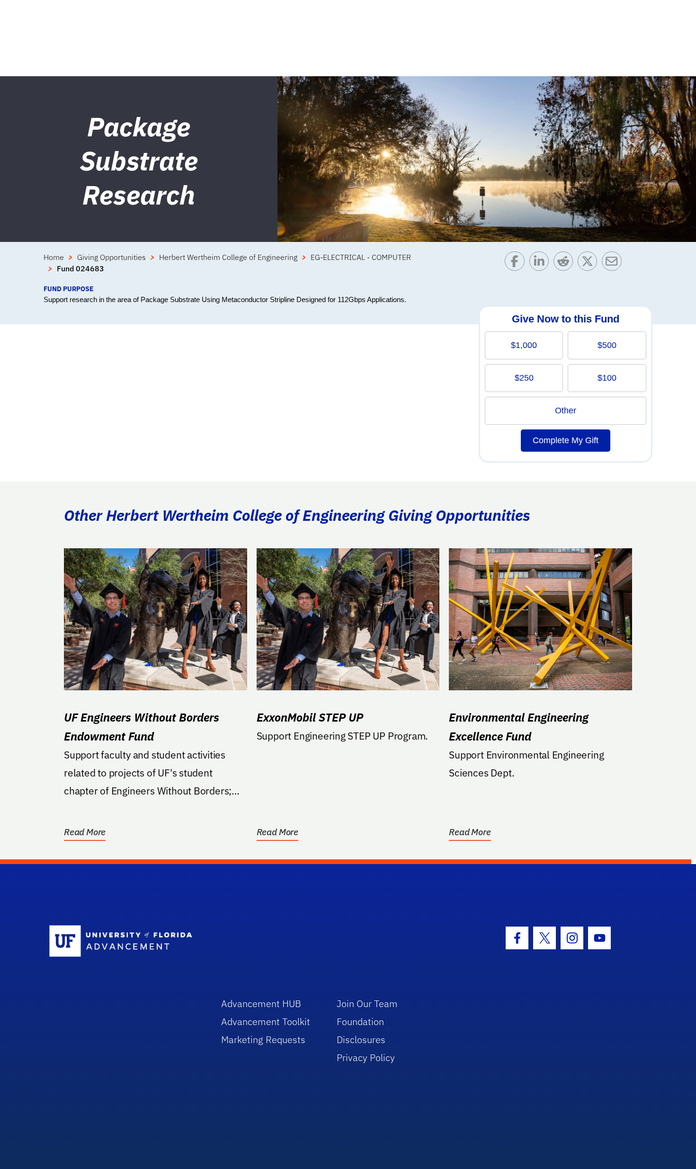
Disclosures (361, 1039)
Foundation (360, 1021)
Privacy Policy (366, 1057)
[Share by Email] (614, 267)
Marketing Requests (263, 1039)
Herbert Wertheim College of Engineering (228, 257)
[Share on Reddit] (565, 267)
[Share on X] (590, 267)
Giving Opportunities (111, 257)
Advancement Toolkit (265, 1021)
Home (54, 257)
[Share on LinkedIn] (541, 267)
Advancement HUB (261, 1003)
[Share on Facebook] (517, 267)
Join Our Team (367, 1003)
